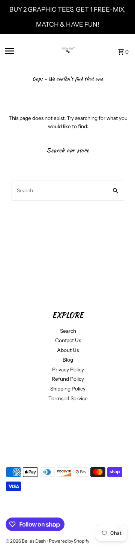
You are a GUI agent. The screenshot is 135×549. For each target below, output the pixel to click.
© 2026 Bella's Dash (26, 541)
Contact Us (68, 340)
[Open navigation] (23, 51)
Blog (68, 360)
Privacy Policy (68, 369)
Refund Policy (68, 379)
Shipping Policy (68, 389)
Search (68, 331)
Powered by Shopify (69, 541)
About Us (68, 350)
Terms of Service (68, 398)
